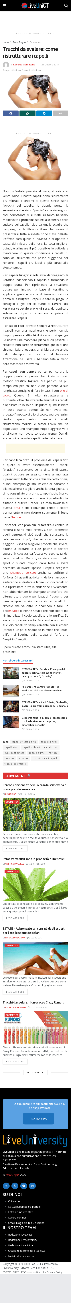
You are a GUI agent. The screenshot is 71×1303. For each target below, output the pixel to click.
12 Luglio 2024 (27, 794)
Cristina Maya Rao (14, 864)
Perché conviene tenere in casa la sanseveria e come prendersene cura (34, 787)
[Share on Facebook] (11, 113)
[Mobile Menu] (4, 5)
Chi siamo (14, 1201)
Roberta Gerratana (24, 64)
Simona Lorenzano (15, 937)
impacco (13, 611)
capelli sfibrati (31, 747)
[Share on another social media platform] (60, 113)
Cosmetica (35, 42)
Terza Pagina (19, 42)
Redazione (10, 794)
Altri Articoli (35, 1072)
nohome (23, 758)
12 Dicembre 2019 (37, 864)
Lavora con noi (17, 1217)
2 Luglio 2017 (35, 937)
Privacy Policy (54, 1272)
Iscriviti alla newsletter (21, 1256)
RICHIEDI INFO (38, 1118)
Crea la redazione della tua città (26, 1250)
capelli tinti (51, 747)
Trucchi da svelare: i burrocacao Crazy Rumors (33, 1002)
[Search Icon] (66, 5)
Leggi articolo (17, 848)
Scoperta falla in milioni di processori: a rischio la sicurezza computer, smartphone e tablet (45, 721)
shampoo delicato (23, 573)
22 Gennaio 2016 (38, 1007)
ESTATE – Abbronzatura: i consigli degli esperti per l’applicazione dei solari (34, 930)
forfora (53, 752)
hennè (16, 517)
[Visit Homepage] (35, 5)
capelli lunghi (49, 741)
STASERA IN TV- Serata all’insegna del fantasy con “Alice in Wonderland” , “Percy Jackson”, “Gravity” (43, 672)
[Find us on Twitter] (14, 1185)
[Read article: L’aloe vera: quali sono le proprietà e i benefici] (35, 884)
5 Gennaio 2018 (32, 694)
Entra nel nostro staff (20, 1212)
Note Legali (12, 1175)
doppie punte (36, 752)
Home (6, 42)
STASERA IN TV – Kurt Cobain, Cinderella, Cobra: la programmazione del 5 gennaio (45, 704)
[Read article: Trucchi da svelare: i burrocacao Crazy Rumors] (35, 1027)
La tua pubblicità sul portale (24, 1206)
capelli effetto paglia (24, 741)
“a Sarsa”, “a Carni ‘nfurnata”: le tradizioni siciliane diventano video (42, 688)
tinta (17, 508)
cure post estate (14, 752)
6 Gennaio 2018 (32, 680)
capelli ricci (11, 747)
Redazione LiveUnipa (20, 1245)
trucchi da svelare (15, 763)
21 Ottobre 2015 (50, 64)
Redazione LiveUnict (20, 1234)
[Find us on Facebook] (6, 1185)
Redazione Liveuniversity (22, 1240)
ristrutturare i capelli (45, 758)
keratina (9, 758)
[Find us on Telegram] (23, 1185)
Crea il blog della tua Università (26, 1223)
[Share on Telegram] (44, 113)
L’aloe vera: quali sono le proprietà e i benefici (33, 859)
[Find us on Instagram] (32, 1185)
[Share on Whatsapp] (27, 113)
